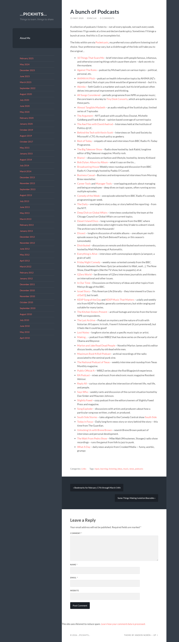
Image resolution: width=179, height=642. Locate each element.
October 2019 (26, 130)
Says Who (82, 391)
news (131, 468)
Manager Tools (104, 183)
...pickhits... (33, 14)
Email (74, 578)
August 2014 (26, 159)
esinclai (92, 18)
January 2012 (26, 278)
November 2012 (27, 243)
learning (104, 468)
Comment (76, 533)
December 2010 (27, 290)
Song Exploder (85, 408)
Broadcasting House (88, 166)
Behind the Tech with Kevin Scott (95, 132)
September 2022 (27, 88)
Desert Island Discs (87, 221)
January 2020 (26, 124)
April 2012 (25, 260)
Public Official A (86, 370)
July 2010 (24, 320)
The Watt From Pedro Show (92, 438)
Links (83, 468)
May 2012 (25, 254)
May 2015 (25, 147)
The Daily (82, 204)
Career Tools (84, 183)
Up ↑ (155, 635)
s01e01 (81, 295)
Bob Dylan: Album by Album (92, 162)
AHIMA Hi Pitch (86, 78)
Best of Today (84, 140)
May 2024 (25, 64)
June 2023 (25, 76)
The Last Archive (86, 320)
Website (74, 590)
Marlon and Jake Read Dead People (96, 345)
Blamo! (81, 157)
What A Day (83, 446)
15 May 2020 (77, 18)
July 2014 (24, 165)
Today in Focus (85, 421)
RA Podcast (83, 375)
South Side (151, 417)
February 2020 (27, 118)
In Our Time (83, 282)
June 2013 (25, 207)
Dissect (81, 233)
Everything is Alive (87, 253)
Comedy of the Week (88, 195)
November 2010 (27, 296)
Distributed (83, 245)
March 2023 (25, 82)
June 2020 (25, 106)
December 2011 (27, 284)
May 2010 (25, 332)
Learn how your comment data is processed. (123, 624)
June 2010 (25, 326)
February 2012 (27, 272)
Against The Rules (87, 70)
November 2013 (27, 183)
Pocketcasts (102, 42)
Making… (82, 337)
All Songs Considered (88, 95)
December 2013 (27, 177)
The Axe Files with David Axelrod (95, 124)
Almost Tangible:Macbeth (91, 107)
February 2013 (27, 225)
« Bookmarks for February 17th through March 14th (97, 487)
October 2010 (26, 302)
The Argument (85, 115)
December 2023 (27, 70)
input (97, 468)
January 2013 (26, 231)
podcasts (139, 468)
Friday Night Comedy (88, 262)
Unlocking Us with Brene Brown (94, 430)
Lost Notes (83, 332)
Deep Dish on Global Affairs (92, 212)
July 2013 (24, 201)
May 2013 (25, 213)
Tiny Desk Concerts (117, 99)
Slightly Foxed (84, 400)
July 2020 (24, 100)
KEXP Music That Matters (120, 299)
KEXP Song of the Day (89, 299)
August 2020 (26, 94)
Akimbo (81, 86)
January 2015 (26, 153)
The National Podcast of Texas (93, 362)
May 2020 (25, 112)
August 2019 (26, 135)
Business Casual (86, 175)
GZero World (84, 274)
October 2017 (26, 141)
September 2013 (27, 189)
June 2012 (25, 248)
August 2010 (26, 314)
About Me (25, 38)
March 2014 (25, 171)
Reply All (82, 383)
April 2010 (25, 338)
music (126, 468)
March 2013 (25, 219)
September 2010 (27, 308)
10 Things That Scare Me (90, 57)
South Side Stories (87, 417)
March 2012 (25, 266)
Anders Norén (143, 635)
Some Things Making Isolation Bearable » (136, 498)
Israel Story (83, 291)
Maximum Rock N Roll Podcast (94, 353)
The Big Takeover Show (89, 149)
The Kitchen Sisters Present (92, 311)
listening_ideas (115, 468)
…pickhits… (84, 635)
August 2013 (26, 195)
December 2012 (27, 237)
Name (73, 564)
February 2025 (27, 58)
